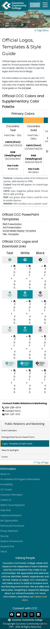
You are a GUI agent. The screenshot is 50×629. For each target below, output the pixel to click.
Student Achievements (11, 541)
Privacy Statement (9, 530)
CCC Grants (6, 489)
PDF (15, 272)
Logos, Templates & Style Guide (17, 443)
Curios (5, 456)
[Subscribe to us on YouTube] (18, 614)
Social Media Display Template (19, 230)
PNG (15, 284)
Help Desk (5, 510)
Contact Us (5, 499)
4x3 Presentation (11, 227)
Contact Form (12, 410)
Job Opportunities (9, 520)
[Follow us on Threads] (25, 614)
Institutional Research (11, 515)
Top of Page (42, 462)
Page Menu (42, 30)
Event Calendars (9, 430)
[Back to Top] (45, 623)
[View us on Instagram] (32, 614)
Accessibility (6, 484)
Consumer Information (11, 494)
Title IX (3, 551)
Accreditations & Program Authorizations (20, 479)
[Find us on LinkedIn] (38, 614)
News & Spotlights (10, 450)
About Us (5, 474)
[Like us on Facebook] (12, 614)
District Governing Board (12, 505)
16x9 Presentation (12, 224)
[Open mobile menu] (45, 5)
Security (4, 536)
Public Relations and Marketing (24, 424)
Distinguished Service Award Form (18, 437)
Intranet (26, 88)
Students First (7, 546)
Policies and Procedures (12, 525)
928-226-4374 (12, 407)
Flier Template (10, 234)
